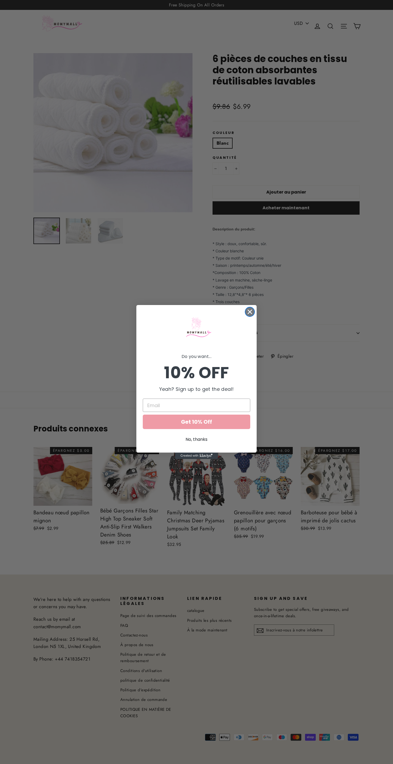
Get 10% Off (196, 422)
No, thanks (196, 439)
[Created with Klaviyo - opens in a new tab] (196, 456)
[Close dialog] (250, 312)
